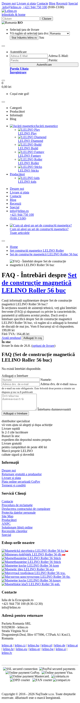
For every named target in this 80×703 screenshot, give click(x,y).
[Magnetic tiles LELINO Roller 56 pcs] (28, 569)
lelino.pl (46, 645)
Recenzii (61, 3)
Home (14, 247)
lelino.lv (7, 653)
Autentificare (44, 64)
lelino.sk (7, 645)
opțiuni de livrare (43, 345)
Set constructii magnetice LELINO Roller (37, 250)
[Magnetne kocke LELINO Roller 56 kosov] (31, 580)
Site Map (7, 516)
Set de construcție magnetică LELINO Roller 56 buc (44, 254)
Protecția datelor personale (19, 512)
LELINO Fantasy (29, 155)
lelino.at (72, 645)
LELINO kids (27, 181)
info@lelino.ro (11, 7)
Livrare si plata (26, 3)
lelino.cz (20, 645)
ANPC (6, 523)
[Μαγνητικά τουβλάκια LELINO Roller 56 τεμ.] (34, 573)
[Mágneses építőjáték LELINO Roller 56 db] (32, 554)
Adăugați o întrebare (15, 413)
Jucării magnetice (46, 126)
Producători (17, 174)
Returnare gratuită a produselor (22, 474)
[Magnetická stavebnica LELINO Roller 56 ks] (33, 550)
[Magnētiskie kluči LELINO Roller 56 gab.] (31, 584)
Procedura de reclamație (17, 505)
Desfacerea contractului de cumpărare (26, 509)
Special (73, 3)
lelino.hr (8, 649)
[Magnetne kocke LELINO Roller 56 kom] (30, 565)
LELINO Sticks (28, 170)
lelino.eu (21, 649)
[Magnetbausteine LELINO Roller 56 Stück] (31, 558)
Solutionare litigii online (17, 527)
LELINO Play (27, 133)
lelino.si (61, 649)
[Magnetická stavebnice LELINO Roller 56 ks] (66, 550)
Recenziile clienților (14, 531)
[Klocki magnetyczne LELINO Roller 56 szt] (63, 554)
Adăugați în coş (32, 338)
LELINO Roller (28, 163)
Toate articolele (20, 233)
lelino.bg (48, 649)
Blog (52, 3)
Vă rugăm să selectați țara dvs (29, 33)
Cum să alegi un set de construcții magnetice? (39, 229)
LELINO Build (28, 148)
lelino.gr (34, 649)
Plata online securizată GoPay (21, 481)
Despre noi (9, 3)
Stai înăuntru (24, 37)
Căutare (46, 18)
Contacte (42, 3)
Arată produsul (11, 338)
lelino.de (59, 645)
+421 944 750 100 (34, 7)
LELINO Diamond (30, 141)
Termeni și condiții (14, 485)
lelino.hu (33, 645)
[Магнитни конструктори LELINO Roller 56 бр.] (36, 576)
